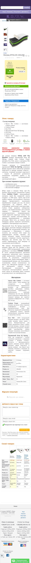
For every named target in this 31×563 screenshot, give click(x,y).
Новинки (23, 513)
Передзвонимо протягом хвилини (21, 561)
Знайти (26, 7)
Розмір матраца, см (20, 68)
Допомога (23, 517)
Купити (9, 72)
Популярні (23, 515)
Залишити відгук (24, 429)
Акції (23, 511)
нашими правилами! (12, 435)
